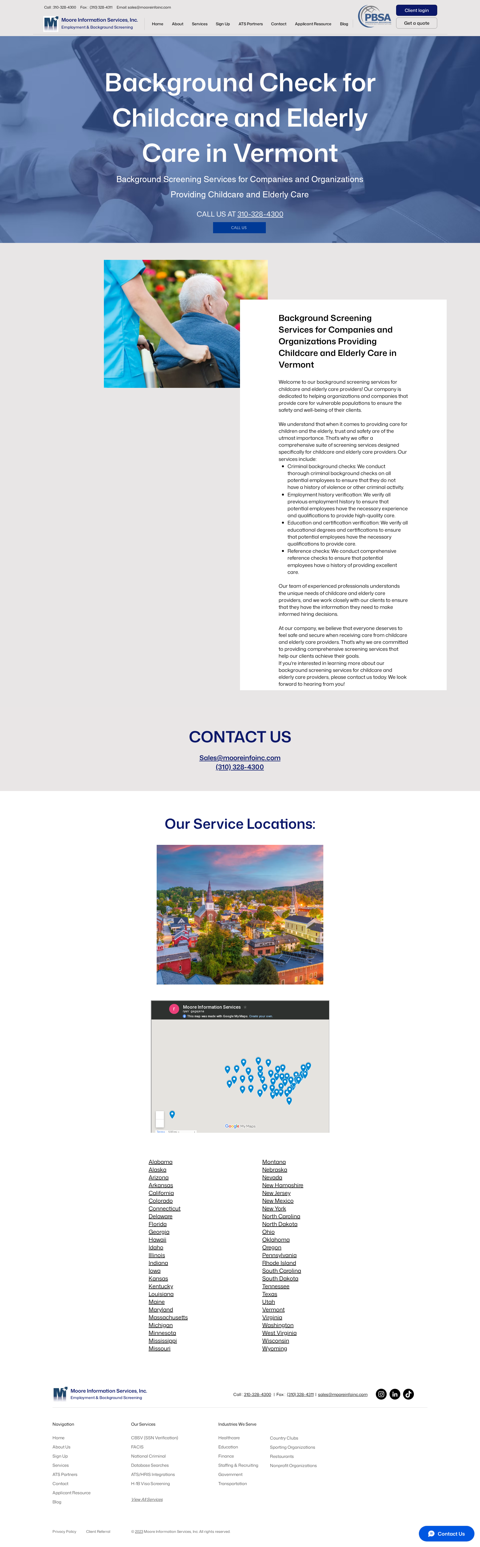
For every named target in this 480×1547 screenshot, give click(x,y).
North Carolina (281, 1216)
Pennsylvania (279, 1255)
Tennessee (275, 1286)
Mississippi (163, 1340)
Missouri (160, 1348)
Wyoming (274, 1348)
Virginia (272, 1317)
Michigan (161, 1325)
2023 (139, 1531)
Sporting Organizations (292, 1447)
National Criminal (148, 1456)
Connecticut (165, 1208)
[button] (200, 23)
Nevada (272, 1177)
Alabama (160, 1162)
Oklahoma (276, 1239)
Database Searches (150, 1465)
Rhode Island (279, 1263)
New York (274, 1208)
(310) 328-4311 (300, 1394)
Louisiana (161, 1294)
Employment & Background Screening (97, 27)
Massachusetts (168, 1317)
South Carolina (281, 1270)
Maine (157, 1301)
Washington (278, 1325)
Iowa (155, 1270)
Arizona (159, 1177)
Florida (158, 1224)
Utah (268, 1301)
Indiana (158, 1263)
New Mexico (278, 1200)
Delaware (160, 1216)
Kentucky (161, 1286)
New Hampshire (282, 1185)
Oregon (271, 1247)
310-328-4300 (260, 214)
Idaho (156, 1247)
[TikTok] (408, 1394)
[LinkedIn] (394, 1394)
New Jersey (276, 1193)
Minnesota (162, 1333)
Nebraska (274, 1169)
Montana (274, 1162)
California (161, 1193)
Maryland (161, 1309)
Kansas (158, 1278)
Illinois (157, 1255)
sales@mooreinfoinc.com (149, 7)
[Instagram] (381, 1394)
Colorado (161, 1200)
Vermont (273, 1309)
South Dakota (280, 1278)
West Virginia (279, 1333)
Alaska (157, 1169)
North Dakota (280, 1224)
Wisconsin (275, 1340)
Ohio (268, 1231)
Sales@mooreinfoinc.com (240, 757)
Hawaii (157, 1239)
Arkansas (161, 1185)
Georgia (159, 1231)
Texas (269, 1294)
